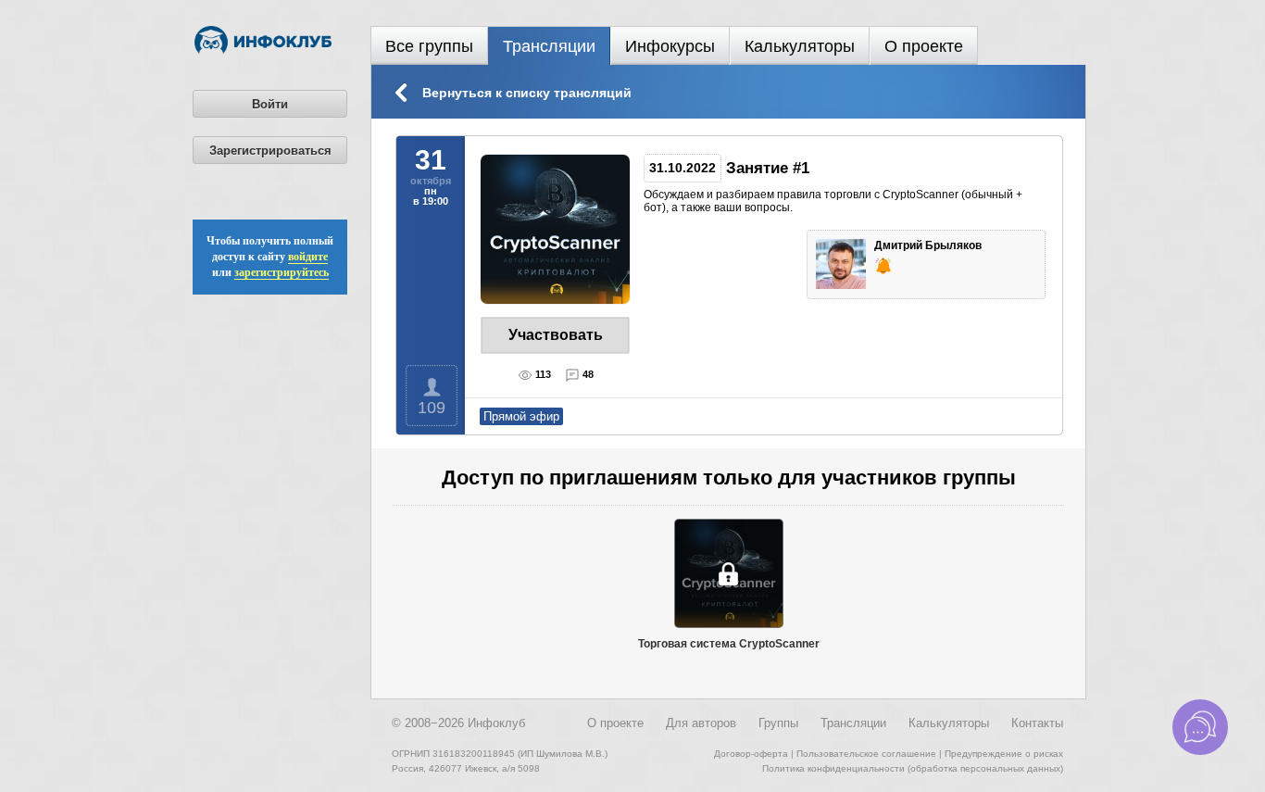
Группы (778, 723)
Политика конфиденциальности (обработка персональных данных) (912, 768)
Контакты (1037, 723)
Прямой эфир (521, 416)
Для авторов (701, 723)
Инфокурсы (670, 46)
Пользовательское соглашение (866, 753)
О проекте (923, 46)
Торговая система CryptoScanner (729, 643)
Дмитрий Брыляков (929, 245)
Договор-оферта (751, 753)
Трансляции (549, 46)
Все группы (429, 46)
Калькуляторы (800, 46)
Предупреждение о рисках (1004, 753)
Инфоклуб (496, 723)
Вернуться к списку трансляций (527, 92)
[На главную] (263, 50)
